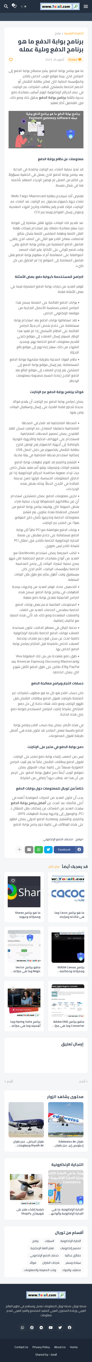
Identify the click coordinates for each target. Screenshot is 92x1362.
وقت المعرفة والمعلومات (40, 1270)
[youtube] (50, 1327)
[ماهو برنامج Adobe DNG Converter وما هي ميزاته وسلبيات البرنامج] (68, 1000)
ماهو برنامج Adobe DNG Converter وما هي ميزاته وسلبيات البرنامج (68, 1024)
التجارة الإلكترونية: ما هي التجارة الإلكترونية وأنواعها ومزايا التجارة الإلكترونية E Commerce (66, 1211)
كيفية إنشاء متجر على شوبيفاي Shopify (30, 1211)
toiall (54, 1354)
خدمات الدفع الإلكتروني (57, 839)
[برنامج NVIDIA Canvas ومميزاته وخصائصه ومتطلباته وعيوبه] (68, 946)
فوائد (33, 1262)
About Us (60, 1347)
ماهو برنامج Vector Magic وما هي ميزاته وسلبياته (26, 969)
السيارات (49, 1241)
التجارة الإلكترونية (70, 1241)
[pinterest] (32, 1327)
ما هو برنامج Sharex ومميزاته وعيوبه (27, 915)
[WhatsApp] (38, 849)
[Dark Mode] (23, 6)
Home (74, 1347)
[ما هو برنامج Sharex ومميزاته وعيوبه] (24, 891)
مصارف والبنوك (71, 1270)
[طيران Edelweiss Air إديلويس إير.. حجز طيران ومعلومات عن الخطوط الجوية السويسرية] (65, 1119)
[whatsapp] (22, 1327)
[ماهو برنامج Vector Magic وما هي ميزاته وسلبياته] (24, 946)
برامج (58, 33)
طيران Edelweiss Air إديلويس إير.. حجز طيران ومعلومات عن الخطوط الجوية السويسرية (69, 1144)
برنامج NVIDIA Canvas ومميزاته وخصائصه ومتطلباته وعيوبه (71, 969)
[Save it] (11, 59)
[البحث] (5, 6)
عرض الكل (54, 866)
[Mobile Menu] (86, 6)
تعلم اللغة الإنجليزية (42, 1248)
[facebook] (69, 1327)
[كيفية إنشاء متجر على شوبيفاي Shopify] (26, 1187)
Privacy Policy (41, 1347)
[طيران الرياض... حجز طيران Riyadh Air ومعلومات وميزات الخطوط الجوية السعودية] (26, 1119)
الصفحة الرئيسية (73, 33)
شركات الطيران (50, 1262)
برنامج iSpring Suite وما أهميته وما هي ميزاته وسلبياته (25, 1024)
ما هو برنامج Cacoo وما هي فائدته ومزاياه (69, 915)
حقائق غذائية (73, 1255)
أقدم (10, 1081)
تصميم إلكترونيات (70, 1248)
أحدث (82, 1081)
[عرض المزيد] (19, 849)
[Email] (29, 849)
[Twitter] (48, 849)
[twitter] (60, 1327)
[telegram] (41, 1327)
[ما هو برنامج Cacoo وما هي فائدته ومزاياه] (68, 891)
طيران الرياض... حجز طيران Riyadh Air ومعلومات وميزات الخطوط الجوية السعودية (28, 1144)
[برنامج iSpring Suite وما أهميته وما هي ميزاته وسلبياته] (24, 1000)
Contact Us (21, 1347)
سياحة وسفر (73, 1262)
